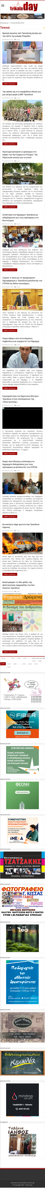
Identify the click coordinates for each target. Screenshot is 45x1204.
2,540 (39, 661)
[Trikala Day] (22, 6)
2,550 (24, 664)
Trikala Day (28, 1185)
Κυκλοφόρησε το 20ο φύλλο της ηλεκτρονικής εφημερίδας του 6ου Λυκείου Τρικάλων (18, 585)
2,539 (33, 661)
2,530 (24, 658)
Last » (9, 667)
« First (3, 658)
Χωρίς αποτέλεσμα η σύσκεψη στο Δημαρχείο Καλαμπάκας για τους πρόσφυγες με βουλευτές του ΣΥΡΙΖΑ (19, 464)
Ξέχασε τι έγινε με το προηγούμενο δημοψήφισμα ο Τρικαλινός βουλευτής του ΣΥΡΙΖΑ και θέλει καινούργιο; (22, 281)
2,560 (29, 664)
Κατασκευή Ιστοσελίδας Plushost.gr (22, 1183)
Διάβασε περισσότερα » (10, 84)
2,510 (13, 658)
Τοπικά (18, 39)
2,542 (9, 664)
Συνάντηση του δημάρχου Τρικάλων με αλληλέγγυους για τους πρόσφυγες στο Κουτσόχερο (20, 218)
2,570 (35, 664)
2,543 (14, 664)
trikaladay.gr (4, 23)
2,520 (18, 658)
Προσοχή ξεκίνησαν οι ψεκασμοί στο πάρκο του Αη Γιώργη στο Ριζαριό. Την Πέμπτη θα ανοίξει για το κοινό (20, 155)
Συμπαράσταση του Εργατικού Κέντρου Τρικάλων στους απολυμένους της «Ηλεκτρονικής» (20, 399)
